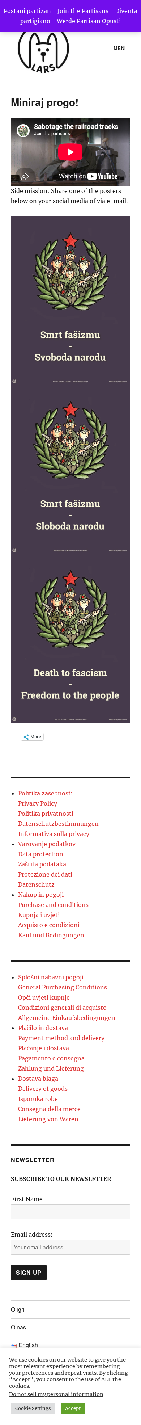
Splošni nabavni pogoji (51, 977)
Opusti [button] (111, 21)
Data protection (40, 854)
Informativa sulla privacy (53, 833)
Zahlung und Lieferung (51, 1068)
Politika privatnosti (45, 813)
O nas (18, 1327)
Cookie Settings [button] (33, 1408)
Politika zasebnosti (45, 793)
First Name (27, 1199)
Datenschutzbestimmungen (58, 823)
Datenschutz (36, 884)
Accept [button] (73, 1408)
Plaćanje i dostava (43, 1048)
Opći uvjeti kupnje (44, 997)
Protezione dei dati (45, 874)
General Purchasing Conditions (62, 987)
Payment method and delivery (61, 1038)
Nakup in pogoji (41, 894)
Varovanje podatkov (47, 844)
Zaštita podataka (42, 864)
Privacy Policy (37, 803)
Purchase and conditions (53, 904)
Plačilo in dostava (43, 1027)
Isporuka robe (38, 1098)
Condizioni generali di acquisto (62, 1007)
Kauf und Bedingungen (51, 935)
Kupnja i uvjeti (39, 915)
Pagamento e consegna (51, 1058)
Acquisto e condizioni (49, 925)
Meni (120, 48)
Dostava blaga (38, 1078)
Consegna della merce (49, 1109)
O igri (18, 1309)
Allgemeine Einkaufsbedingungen (66, 1017)
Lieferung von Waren (48, 1119)
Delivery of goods (43, 1088)
